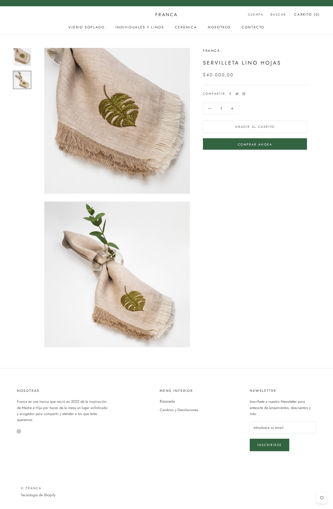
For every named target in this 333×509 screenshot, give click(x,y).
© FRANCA (31, 488)
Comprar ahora (255, 144)
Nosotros (219, 27)
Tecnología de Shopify (38, 495)
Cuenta (255, 14)
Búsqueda (167, 401)
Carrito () (307, 14)
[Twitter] (237, 93)
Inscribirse (269, 445)
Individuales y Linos (140, 27)
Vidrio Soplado (86, 27)
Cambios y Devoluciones (179, 409)
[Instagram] (19, 431)
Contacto (253, 27)
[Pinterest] (243, 93)
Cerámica (186, 27)
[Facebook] (230, 93)
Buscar (278, 14)
